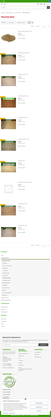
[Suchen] (48, 7)
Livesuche (21, 360)
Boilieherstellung (5, 258)
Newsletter (3, 309)
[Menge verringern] (19, 42)
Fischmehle (5, 270)
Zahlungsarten (4, 312)
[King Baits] (4, 4)
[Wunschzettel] (41, 4)
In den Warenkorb (34, 46)
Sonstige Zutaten (6, 280)
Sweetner (4, 290)
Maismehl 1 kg (21, 160)
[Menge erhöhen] (49, 42)
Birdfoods (5, 263)
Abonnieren (43, 344)
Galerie (2, 326)
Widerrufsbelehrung (23, 353)
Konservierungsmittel (7, 292)
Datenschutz (21, 355)
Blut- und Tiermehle (7, 265)
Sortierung (11, 22)
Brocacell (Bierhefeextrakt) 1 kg (25, 31)
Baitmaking (4, 295)
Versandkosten (4, 307)
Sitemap (20, 363)
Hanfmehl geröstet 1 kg (23, 96)
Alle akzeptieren (39, 403)
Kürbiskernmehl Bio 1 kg (23, 139)
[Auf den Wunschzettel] (13, 32)
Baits (2, 255)
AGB (19, 358)
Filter (4, 22)
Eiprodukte (5, 268)
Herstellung (3, 321)
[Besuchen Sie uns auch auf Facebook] (49, 1)
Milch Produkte (6, 273)
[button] (38, 4)
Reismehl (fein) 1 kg (22, 225)
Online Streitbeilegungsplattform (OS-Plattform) (25, 369)
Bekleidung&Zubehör (5, 300)
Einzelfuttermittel (6, 260)
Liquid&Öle (4, 285)
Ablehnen (39, 410)
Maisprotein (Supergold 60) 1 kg (25, 182)
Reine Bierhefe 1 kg (22, 203)
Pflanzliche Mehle (7, 278)
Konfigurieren (39, 407)
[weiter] (49, 26)
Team (2, 323)
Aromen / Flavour (6, 287)
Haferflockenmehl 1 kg (23, 74)
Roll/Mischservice (5, 297)
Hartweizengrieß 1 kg (22, 117)
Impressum (21, 365)
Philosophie (3, 319)
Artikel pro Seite (21, 22)
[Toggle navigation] (1, 3)
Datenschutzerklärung (26, 340)
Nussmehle (5, 275)
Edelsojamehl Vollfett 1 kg (23, 52)
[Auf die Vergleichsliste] (10, 32)
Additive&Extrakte (6, 282)
